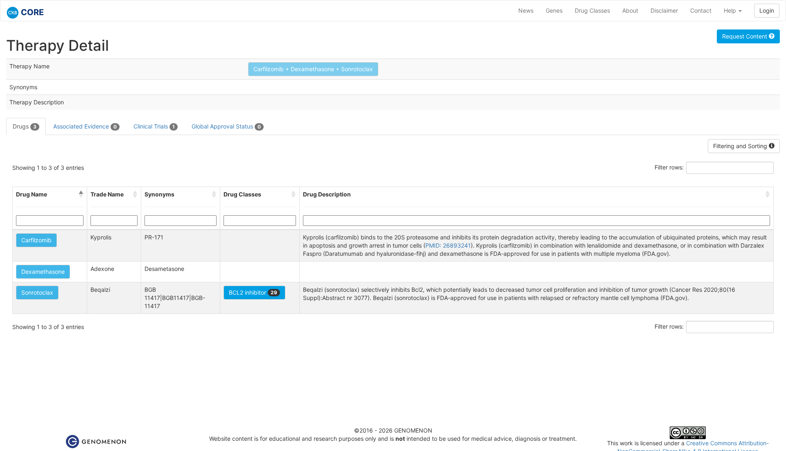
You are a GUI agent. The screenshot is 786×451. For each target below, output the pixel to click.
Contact (700, 10)
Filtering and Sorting (741, 145)
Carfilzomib (36, 240)
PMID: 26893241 (448, 245)
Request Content (745, 36)
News (525, 10)
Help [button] (731, 10)
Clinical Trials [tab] (154, 126)
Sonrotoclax (37, 292)
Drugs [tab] (24, 126)
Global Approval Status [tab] (226, 126)
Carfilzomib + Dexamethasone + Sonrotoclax (313, 68)
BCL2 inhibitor (253, 292)
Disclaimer (664, 10)
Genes (554, 10)
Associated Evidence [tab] (85, 126)
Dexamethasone (43, 271)
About (630, 10)
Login (766, 10)
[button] (81, 194)
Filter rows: (669, 167)
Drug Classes (592, 10)
